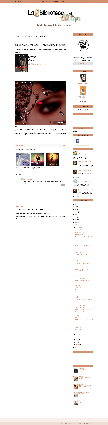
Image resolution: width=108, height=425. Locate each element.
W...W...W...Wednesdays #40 (81, 305)
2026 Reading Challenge (83, 138)
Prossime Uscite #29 (79, 333)
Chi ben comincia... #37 (80, 323)
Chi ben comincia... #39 (80, 272)
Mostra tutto (91, 408)
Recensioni (48, 1)
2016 (75, 219)
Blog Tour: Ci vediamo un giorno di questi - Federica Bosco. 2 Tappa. (85, 180)
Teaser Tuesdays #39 (79, 327)
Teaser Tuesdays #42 (79, 252)
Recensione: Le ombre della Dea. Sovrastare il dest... (82, 270)
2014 (75, 222)
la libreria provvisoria (78, 376)
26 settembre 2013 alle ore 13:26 (27, 179)
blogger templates (90, 423)
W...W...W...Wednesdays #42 (81, 243)
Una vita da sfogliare (78, 384)
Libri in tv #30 (78, 317)
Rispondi (63, 184)
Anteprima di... (18, 34)
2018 (75, 216)
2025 (75, 204)
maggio (77, 339)
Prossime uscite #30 (79, 311)
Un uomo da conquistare (83, 83)
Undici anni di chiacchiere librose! (83, 401)
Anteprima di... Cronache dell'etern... (51, 168)
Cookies (62, 1)
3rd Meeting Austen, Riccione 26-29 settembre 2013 (83, 255)
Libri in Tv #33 (78, 238)
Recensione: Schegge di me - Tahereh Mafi (84, 236)
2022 (75, 209)
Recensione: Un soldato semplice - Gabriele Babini (82, 281)
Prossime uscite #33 (79, 234)
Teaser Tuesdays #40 (79, 307)
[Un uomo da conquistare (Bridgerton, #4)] (83, 82)
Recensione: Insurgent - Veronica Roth (83, 309)
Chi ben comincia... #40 (80, 241)
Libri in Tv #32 (78, 267)
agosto (77, 334)
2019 (75, 214)
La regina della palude (83, 369)
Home (43, 1)
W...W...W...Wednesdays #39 (81, 325)
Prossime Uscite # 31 (79, 291)
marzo (77, 342)
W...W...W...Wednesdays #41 (81, 278)
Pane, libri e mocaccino (79, 368)
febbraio (77, 344)
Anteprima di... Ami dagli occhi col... (22, 168)
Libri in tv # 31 (78, 294)
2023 (75, 207)
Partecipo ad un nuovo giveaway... (82, 289)
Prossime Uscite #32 (79, 258)
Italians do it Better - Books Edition (81, 392)
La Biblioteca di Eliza (19, 39)
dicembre (77, 225)
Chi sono (83, 63)
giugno (77, 337)
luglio (77, 336)
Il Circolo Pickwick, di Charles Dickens (84, 378)
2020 (75, 212)
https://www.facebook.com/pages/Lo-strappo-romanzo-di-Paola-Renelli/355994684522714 (41, 78)
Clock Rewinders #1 (79, 232)
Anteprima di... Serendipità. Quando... (36, 168)
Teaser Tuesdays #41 (79, 287)
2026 (75, 203)
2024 (75, 206)
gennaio (77, 346)
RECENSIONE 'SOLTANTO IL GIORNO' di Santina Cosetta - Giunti (85, 386)
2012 (75, 347)
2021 (75, 211)
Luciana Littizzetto (83, 97)
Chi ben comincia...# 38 (80, 303)
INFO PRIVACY (19, 206)
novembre (78, 227)
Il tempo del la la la (83, 96)
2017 (75, 217)
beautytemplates (79, 423)
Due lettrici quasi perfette (79, 400)
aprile (77, 341)
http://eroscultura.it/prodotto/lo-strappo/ (37, 64)
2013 (75, 224)
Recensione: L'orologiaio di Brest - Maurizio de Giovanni (85, 171)
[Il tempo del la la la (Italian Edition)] (83, 94)
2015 (75, 221)
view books (88, 144)
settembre (78, 230)
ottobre (77, 229)
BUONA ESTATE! (82, 393)
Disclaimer (55, 1)
